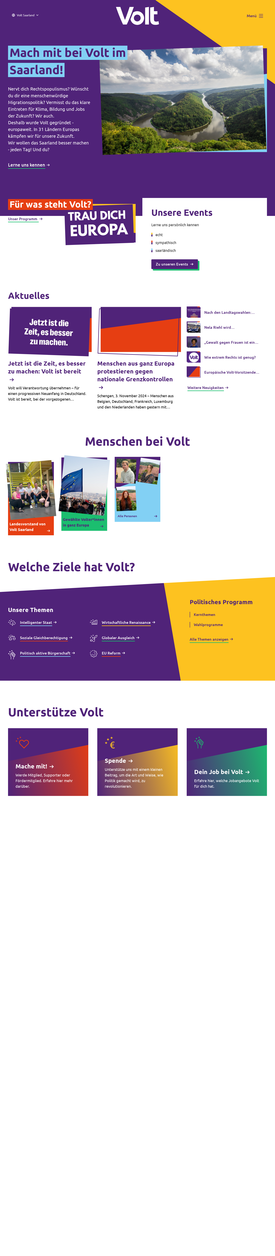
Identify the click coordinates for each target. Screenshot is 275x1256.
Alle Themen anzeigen (209, 639)
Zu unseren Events (172, 264)
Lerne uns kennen (26, 164)
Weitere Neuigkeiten (205, 387)
